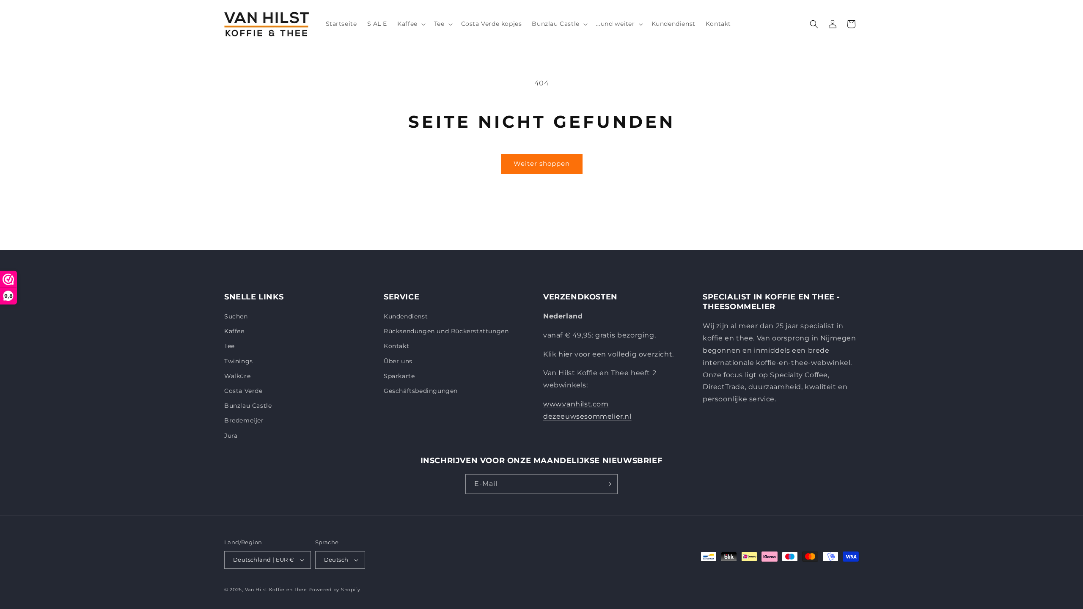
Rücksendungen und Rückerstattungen (446, 331)
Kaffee (234, 331)
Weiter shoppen (542, 163)
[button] (410, 24)
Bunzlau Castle (248, 405)
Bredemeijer (244, 420)
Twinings (238, 361)
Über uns (398, 361)
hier (565, 354)
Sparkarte (399, 376)
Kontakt (396, 346)
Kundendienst (406, 316)
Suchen (236, 316)
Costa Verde (243, 391)
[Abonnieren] (608, 484)
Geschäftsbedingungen (421, 391)
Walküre (237, 376)
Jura (230, 435)
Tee (229, 346)
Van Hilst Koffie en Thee (276, 590)
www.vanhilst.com (576, 404)
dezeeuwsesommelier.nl (587, 416)
